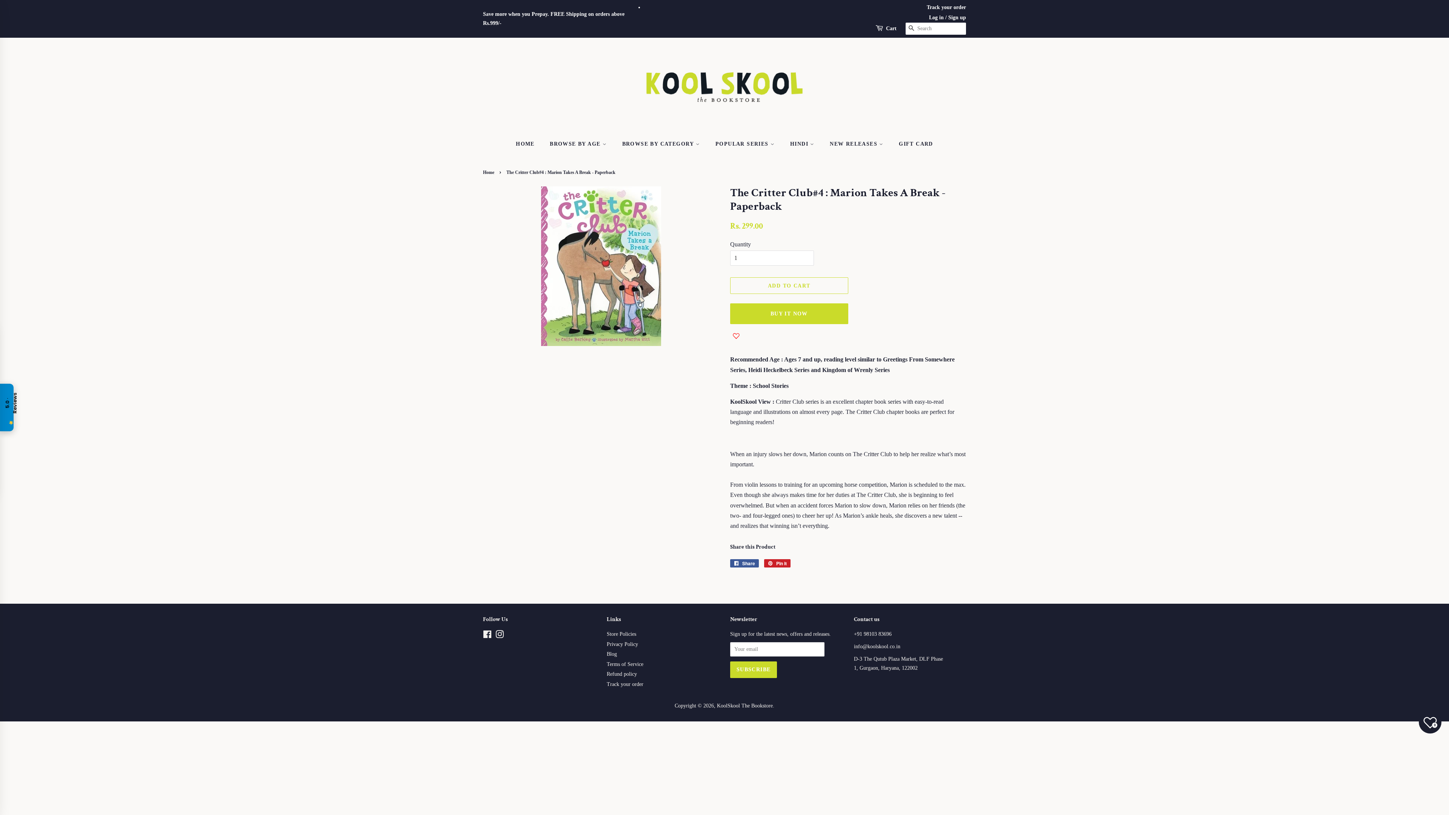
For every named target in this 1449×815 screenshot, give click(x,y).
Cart (891, 28)
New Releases (854, 144)
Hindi (800, 144)
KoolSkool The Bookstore (745, 706)
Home (525, 144)
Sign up (957, 17)
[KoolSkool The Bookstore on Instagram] (499, 636)
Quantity (740, 244)
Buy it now (789, 314)
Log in (936, 17)
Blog (612, 654)
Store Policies (621, 634)
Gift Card (916, 144)
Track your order (946, 7)
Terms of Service (625, 664)
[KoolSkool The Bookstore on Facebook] (487, 636)
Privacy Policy (622, 644)
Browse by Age (576, 144)
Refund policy (622, 674)
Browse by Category (659, 144)
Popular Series (743, 144)
